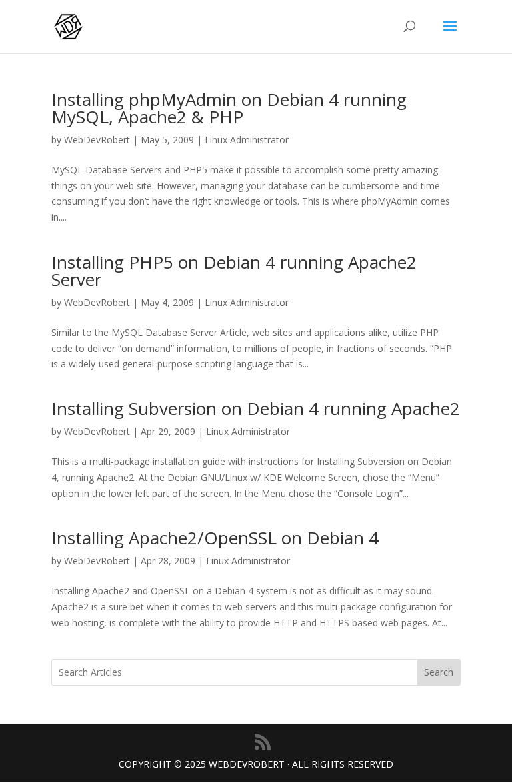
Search (438, 672)
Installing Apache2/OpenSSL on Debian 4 (215, 538)
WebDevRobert (97, 139)
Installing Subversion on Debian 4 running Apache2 (255, 408)
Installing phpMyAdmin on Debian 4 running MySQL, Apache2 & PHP (229, 108)
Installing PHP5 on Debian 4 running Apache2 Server (234, 270)
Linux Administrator (247, 139)
